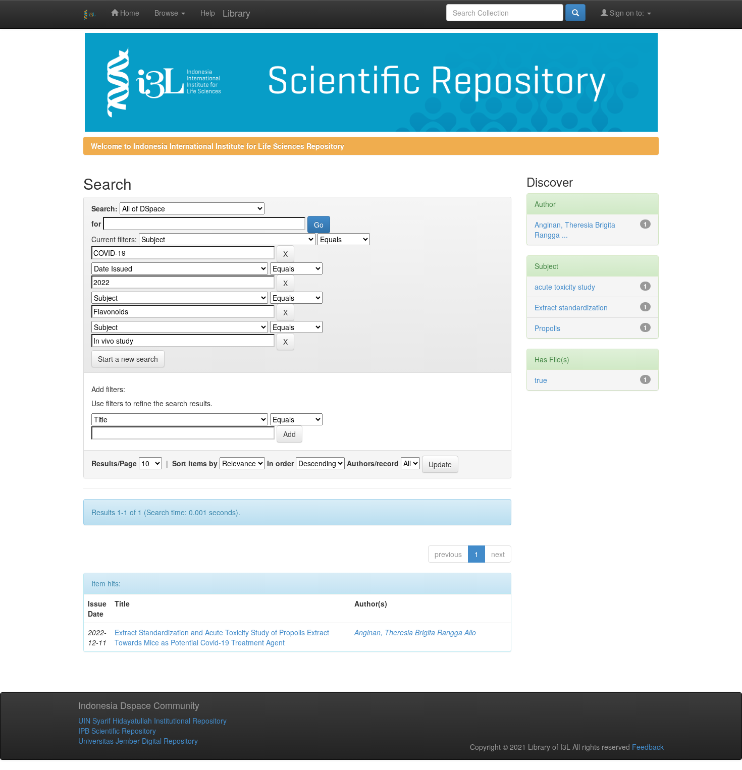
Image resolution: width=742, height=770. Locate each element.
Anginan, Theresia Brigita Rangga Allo (415, 632)
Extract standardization (571, 307)
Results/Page (114, 463)
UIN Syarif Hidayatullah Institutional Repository (152, 721)
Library (236, 12)
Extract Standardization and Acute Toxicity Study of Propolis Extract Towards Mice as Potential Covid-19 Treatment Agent (222, 637)
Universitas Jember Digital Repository (138, 741)
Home (128, 13)
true (541, 380)
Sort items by (195, 463)
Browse (167, 13)
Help (207, 13)
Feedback (648, 747)
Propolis (547, 328)
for (96, 223)
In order (280, 463)
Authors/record (373, 463)
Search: (104, 208)
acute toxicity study (565, 287)
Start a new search (128, 359)
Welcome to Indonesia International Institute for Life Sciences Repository (217, 146)
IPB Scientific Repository (117, 731)
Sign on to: (627, 13)
